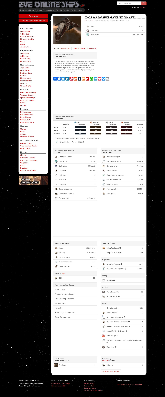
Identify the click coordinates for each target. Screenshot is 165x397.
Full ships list (33, 16)
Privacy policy (89, 383)
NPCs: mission (25, 117)
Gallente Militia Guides (28, 170)
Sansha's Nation (26, 81)
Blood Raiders (25, 70)
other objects (25, 148)
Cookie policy (89, 386)
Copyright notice (90, 388)
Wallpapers (24, 163)
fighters (23, 105)
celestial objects (26, 143)
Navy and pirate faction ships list (33, 20)
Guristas (23, 75)
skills (63, 273)
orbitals (23, 134)
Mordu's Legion (25, 78)
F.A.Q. (22, 165)
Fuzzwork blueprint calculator (111, 371)
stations (23, 129)
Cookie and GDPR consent (93, 390)
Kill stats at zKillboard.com (62, 48)
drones (22, 103)
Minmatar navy (25, 61)
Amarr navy (24, 53)
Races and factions (27, 157)
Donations (24, 168)
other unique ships (27, 100)
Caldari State (25, 34)
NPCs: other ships (27, 122)
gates (22, 131)
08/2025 (143, 7)
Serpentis (23, 83)
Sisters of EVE (25, 86)
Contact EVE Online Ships (60, 383)
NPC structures (25, 120)
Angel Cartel (24, 68)
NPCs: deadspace (26, 114)
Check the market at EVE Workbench (84, 48)
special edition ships (27, 97)
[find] (143, 3)
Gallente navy (25, 58)
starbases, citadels (27, 136)
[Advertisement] (99, 96)
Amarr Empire (25, 31)
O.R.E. (22, 41)
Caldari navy (24, 56)
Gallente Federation (27, 36)
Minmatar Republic (27, 39)
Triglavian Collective (27, 95)
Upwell (22, 44)
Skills (105, 360)
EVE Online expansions (28, 160)
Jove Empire (24, 47)
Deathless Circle (26, 73)
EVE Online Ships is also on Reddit (129, 385)
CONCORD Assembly (28, 92)
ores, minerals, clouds (28, 146)
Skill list (23, 155)
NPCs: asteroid (25, 112)
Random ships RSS (58, 386)
